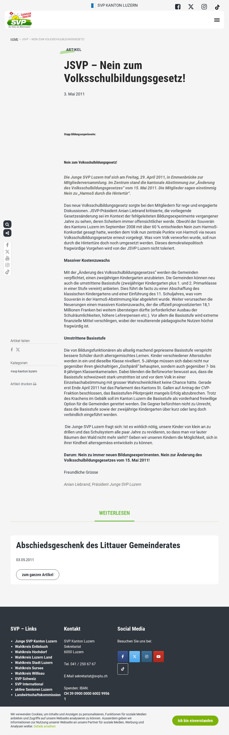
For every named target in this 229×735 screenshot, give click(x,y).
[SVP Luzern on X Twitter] (134, 656)
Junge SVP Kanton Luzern (36, 641)
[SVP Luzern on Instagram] (146, 656)
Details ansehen (45, 726)
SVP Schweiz (25, 679)
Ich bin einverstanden (195, 720)
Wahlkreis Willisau (30, 673)
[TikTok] (122, 669)
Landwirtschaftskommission (38, 695)
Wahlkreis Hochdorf (31, 652)
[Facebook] (122, 656)
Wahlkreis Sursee (29, 668)
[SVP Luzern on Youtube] (158, 656)
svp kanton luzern (25, 371)
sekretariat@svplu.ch (91, 676)
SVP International (29, 684)
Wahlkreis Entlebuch (31, 646)
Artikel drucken (22, 384)
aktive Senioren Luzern (33, 689)
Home (14, 39)
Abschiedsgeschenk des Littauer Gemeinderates (98, 545)
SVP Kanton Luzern (117, 5)
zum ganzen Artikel (37, 574)
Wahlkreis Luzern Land (33, 657)
